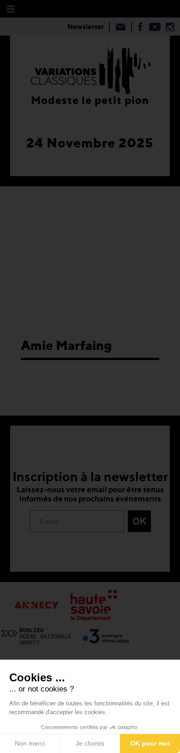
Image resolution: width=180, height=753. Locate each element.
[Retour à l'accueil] (91, 69)
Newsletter (85, 26)
